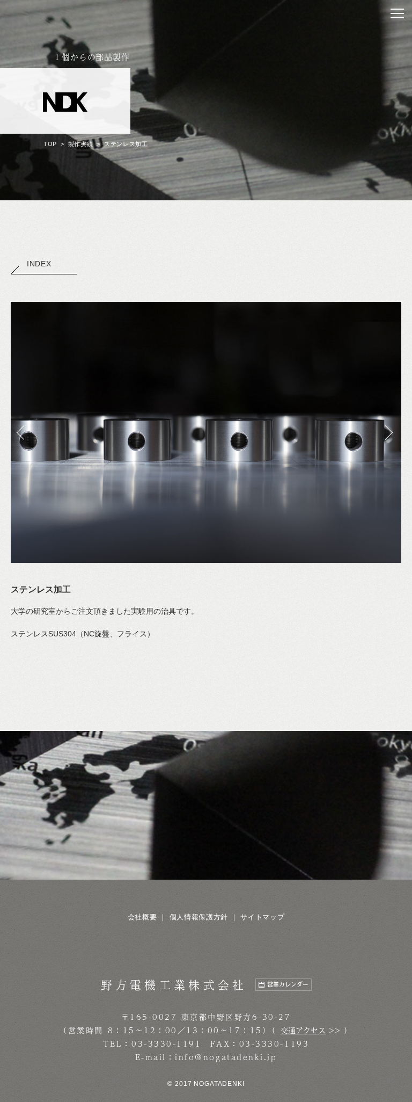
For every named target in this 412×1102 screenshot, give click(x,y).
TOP (50, 144)
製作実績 (80, 144)
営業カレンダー (287, 985)
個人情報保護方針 (199, 917)
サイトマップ (262, 917)
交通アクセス (303, 1030)
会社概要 (142, 917)
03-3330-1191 (166, 1043)
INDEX (39, 263)
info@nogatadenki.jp (226, 1057)
